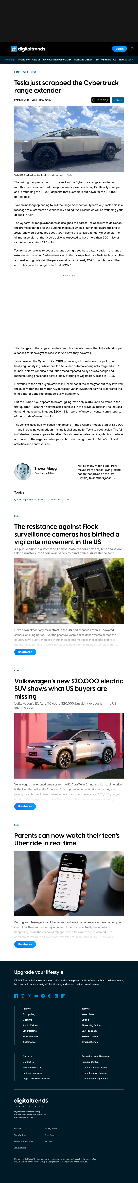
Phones (27, 1009)
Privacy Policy (51, 1128)
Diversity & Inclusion (23, 1141)
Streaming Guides (91, 1025)
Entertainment (31, 1036)
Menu (6, 49)
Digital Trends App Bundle (95, 1078)
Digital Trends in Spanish (94, 1072)
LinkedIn (56, 996)
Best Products (89, 1031)
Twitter (29, 996)
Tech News (55, 499)
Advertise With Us (32, 1067)
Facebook (16, 996)
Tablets (86, 1009)
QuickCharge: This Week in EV (29, 499)
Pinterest (49, 996)
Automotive (29, 1042)
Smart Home (30, 1031)
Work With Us (20, 1135)
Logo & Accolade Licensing (36, 1078)
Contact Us (28, 1061)
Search (132, 49)
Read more (25, 652)
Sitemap (48, 1141)
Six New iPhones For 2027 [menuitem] (57, 59)
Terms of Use (20, 1147)
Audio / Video (30, 1025)
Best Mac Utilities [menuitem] (83, 59)
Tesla (68, 499)
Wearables (88, 1014)
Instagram (22, 996)
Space (85, 1020)
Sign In (119, 49)
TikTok (43, 996)
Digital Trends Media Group (33, 1161)
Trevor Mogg (23, 100)
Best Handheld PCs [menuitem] (106, 59)
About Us (27, 1056)
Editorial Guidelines (32, 1072)
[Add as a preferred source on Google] (100, 100)
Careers (17, 1128)
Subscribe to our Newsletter (96, 1056)
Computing (29, 1014)
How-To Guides (90, 1036)
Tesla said (111, 205)
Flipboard (63, 996)
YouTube (36, 996)
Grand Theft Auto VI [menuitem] (29, 59)
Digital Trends (22, 53)
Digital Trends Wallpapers (95, 1067)
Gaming (27, 1020)
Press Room (50, 1135)
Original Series (90, 1042)
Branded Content (90, 1061)
